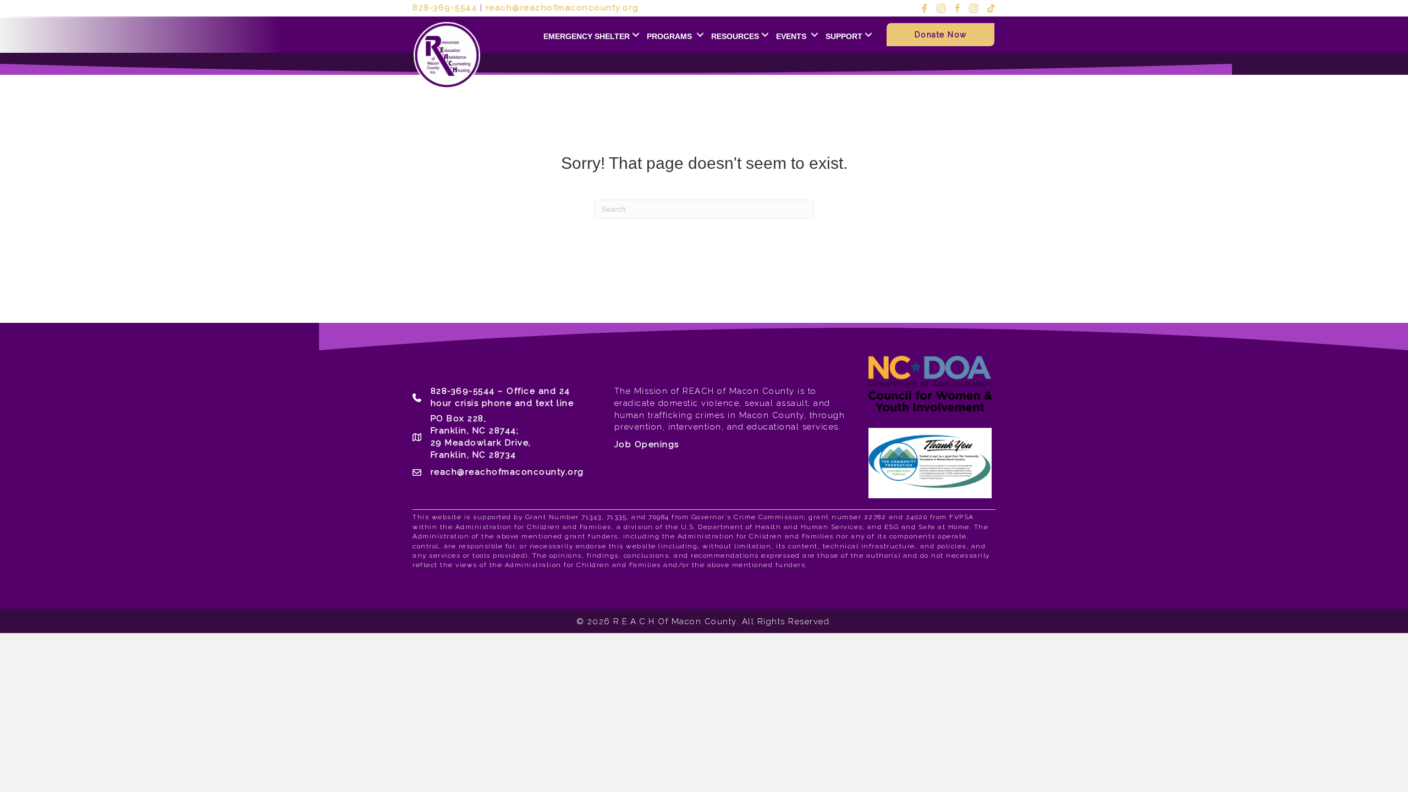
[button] (636, 34)
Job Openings (646, 444)
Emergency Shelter (586, 36)
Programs (670, 36)
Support (844, 36)
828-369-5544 (445, 8)
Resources (735, 36)
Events (792, 36)
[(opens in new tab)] (930, 463)
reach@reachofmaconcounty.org (562, 8)
